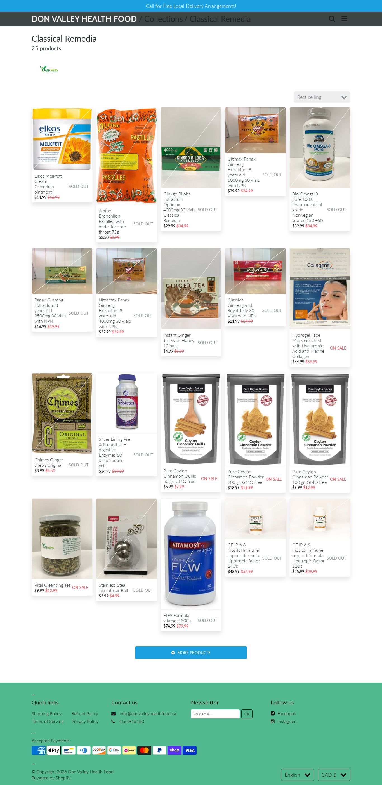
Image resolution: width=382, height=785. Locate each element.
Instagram (286, 721)
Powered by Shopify (51, 777)
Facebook (286, 713)
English (292, 775)
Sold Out (78, 186)
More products (193, 652)
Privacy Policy (85, 721)
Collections (163, 18)
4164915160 (131, 721)
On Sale (338, 348)
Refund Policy (85, 713)
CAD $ (328, 775)
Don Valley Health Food (91, 771)
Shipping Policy (47, 713)
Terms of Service (47, 721)
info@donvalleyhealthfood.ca (148, 713)
